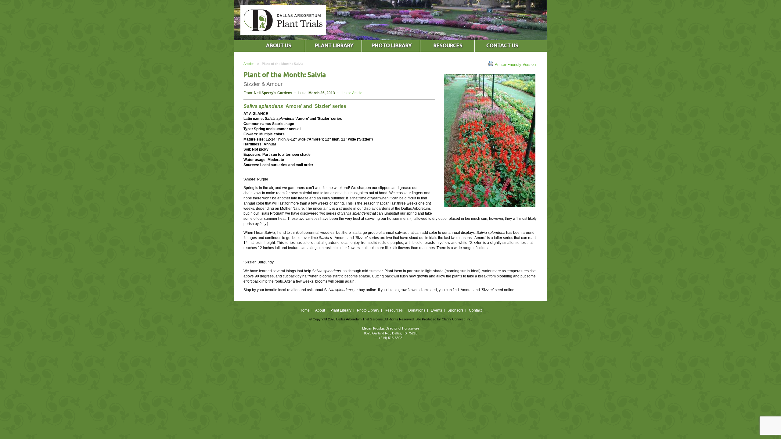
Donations (416, 310)
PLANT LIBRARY (334, 45)
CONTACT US (502, 45)
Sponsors (455, 310)
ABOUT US (278, 45)
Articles (248, 64)
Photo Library (368, 310)
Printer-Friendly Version (514, 64)
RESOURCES (448, 45)
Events (436, 310)
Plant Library (340, 310)
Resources (394, 310)
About (320, 310)
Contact (475, 310)
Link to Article (351, 93)
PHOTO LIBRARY (392, 45)
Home (305, 310)
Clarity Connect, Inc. (457, 319)
